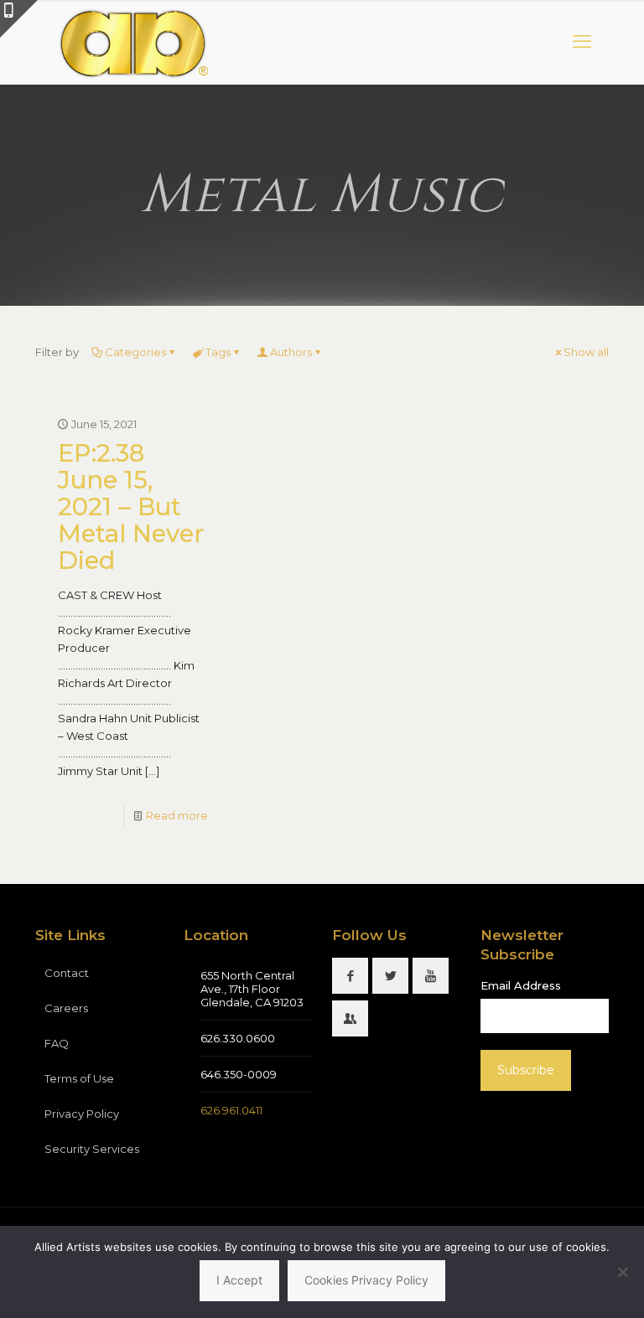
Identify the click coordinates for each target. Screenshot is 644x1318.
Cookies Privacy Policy (366, 1280)
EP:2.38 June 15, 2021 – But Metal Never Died (131, 506)
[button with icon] (350, 976)
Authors (291, 352)
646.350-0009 (238, 1074)
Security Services (91, 1148)
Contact (66, 972)
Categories (135, 352)
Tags (218, 352)
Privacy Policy (81, 1113)
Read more (177, 815)
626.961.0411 (231, 1110)
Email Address (520, 985)
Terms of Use (79, 1078)
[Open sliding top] (19, 19)
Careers (66, 1008)
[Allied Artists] (133, 42)
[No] (623, 1272)
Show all (586, 352)
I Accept (239, 1280)
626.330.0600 (237, 1038)
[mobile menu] (582, 42)
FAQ (56, 1043)
